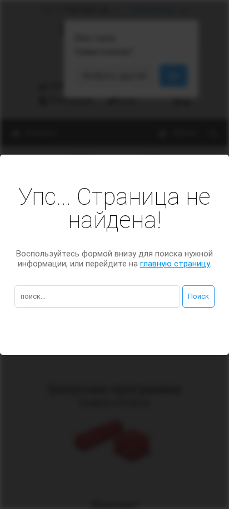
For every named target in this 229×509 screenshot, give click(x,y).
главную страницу (175, 264)
